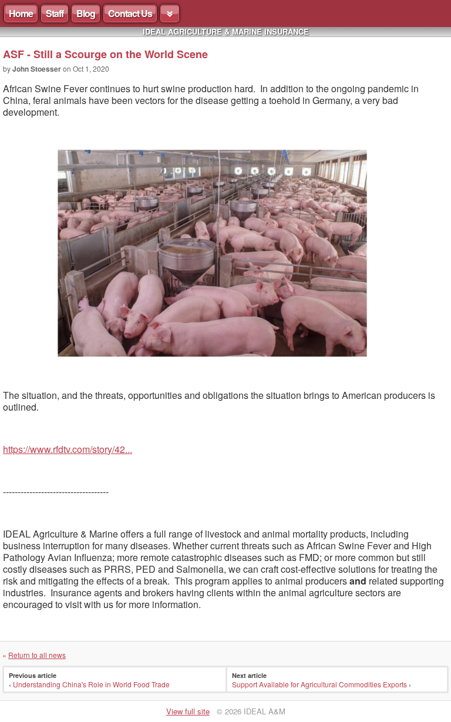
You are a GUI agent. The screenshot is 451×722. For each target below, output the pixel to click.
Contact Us (130, 13)
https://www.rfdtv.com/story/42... (67, 449)
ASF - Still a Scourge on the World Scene (105, 54)
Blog (85, 13)
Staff (54, 13)
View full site (188, 711)
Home (21, 13)
